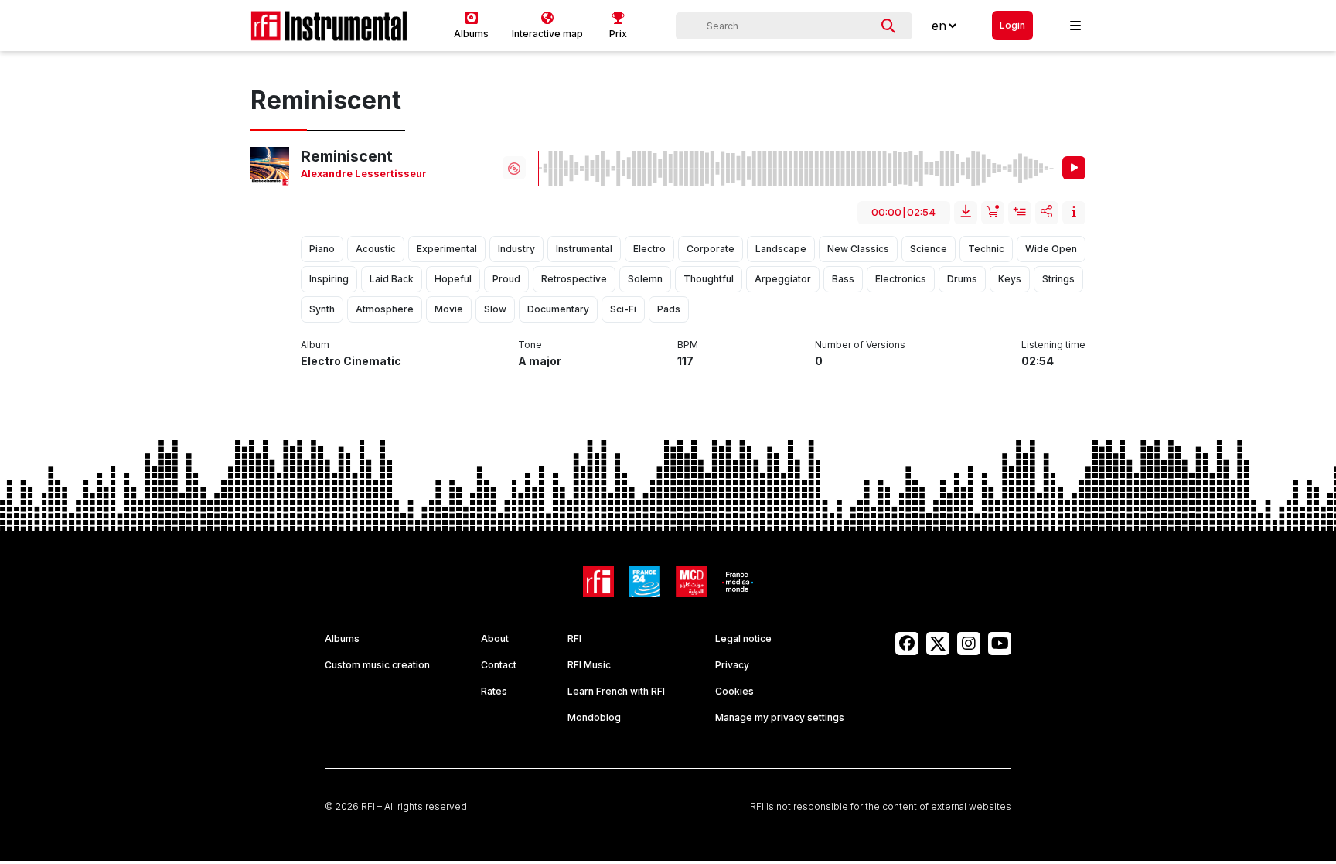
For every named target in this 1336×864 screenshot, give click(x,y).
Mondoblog (594, 717)
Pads (668, 309)
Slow (495, 309)
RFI (574, 638)
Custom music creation (377, 665)
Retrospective (574, 279)
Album (315, 344)
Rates (494, 691)
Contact (498, 665)
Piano (322, 248)
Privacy (732, 665)
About (495, 638)
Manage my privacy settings (779, 717)
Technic (986, 248)
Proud (506, 279)
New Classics (858, 248)
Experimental (447, 248)
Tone (530, 344)
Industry (516, 248)
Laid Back (392, 279)
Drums (962, 279)
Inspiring (329, 279)
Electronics (900, 279)
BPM (687, 344)
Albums (342, 638)
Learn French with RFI (616, 691)
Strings (1058, 279)
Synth (322, 309)
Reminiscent (347, 156)
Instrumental (584, 248)
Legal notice (743, 638)
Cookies (734, 691)
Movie (449, 309)
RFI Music (589, 665)
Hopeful (453, 279)
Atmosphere (385, 309)
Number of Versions (860, 344)
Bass (843, 279)
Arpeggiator (783, 279)
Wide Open (1051, 248)
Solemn (645, 279)
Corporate (710, 248)
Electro (649, 248)
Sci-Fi (623, 309)
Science (928, 248)
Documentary (558, 309)
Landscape (780, 248)
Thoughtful (708, 279)
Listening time (1053, 344)
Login (1012, 25)
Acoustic (376, 248)
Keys (1009, 279)
